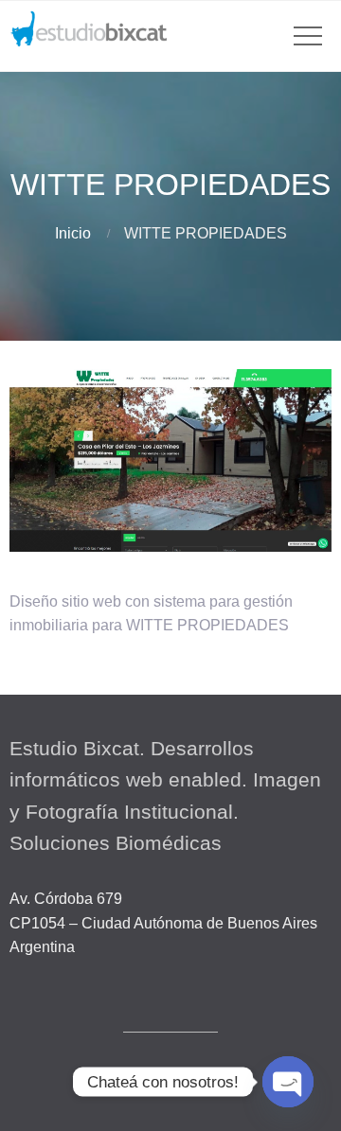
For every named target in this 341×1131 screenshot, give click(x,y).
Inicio (73, 233)
